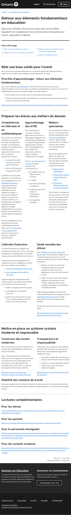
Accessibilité (22, 501)
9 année (8, 231)
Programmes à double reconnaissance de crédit (61, 177)
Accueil (4, 12)
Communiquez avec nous (49, 483)
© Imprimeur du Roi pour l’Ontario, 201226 (16, 507)
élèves (39, 308)
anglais (9, 171)
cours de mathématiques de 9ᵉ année (19, 269)
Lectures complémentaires (48, 55)
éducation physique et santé (48, 297)
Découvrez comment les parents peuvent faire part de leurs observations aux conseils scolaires (34, 105)
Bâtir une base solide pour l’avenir (16, 49)
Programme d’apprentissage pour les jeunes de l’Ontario (61, 185)
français (11, 162)
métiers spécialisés (57, 137)
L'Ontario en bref (7, 501)
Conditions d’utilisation (9, 505)
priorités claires (22, 87)
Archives (33, 501)
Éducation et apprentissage (19, 12)
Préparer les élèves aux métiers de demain (19, 53)
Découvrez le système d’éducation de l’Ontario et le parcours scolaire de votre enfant (31, 423)
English (36, 4)
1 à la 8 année (15, 228)
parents (62, 306)
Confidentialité (57, 501)
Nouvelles (44, 501)
